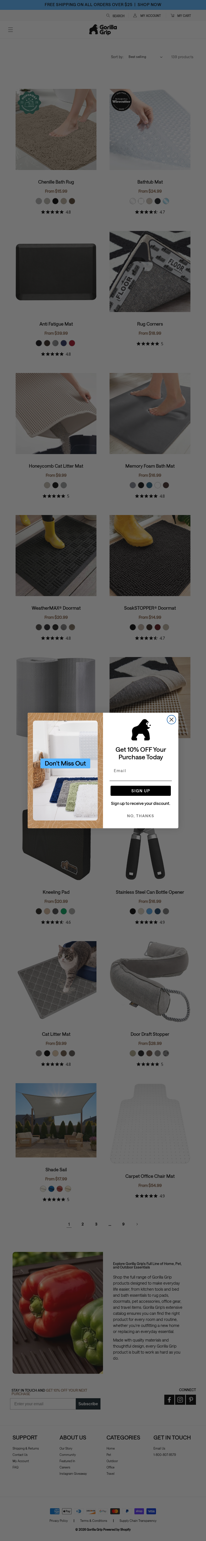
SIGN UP (140, 790)
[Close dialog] (171, 719)
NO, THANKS (140, 815)
